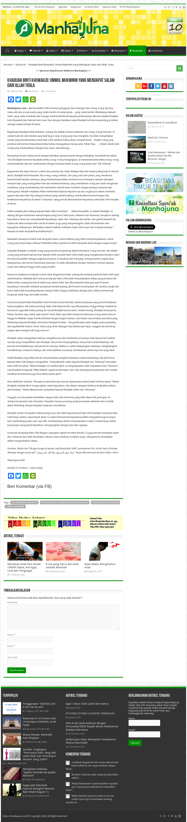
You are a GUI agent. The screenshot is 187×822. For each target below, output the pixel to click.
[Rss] (165, 7)
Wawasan (119, 50)
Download (156, 50)
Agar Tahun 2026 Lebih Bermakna (87, 703)
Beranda (8, 64)
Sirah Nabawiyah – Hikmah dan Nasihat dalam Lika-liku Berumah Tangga (164, 155)
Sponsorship (109, 7)
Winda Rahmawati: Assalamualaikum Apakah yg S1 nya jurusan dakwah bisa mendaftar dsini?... (92, 786)
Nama (11, 634)
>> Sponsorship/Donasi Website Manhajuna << (63, 70)
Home (7, 50)
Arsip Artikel (92, 7)
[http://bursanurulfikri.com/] (63, 522)
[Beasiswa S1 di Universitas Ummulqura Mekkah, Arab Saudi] (12, 723)
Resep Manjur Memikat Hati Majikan (37, 736)
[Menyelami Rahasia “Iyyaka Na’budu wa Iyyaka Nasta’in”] (12, 773)
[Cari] (179, 68)
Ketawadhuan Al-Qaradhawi (162, 122)
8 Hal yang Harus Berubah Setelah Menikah (62, 565)
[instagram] (184, 7)
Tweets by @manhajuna (140, 231)
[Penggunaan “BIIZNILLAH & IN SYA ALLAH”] (12, 708)
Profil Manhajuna (130, 7)
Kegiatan (76, 7)
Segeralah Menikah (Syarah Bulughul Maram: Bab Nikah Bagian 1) (39, 788)
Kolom (82, 50)
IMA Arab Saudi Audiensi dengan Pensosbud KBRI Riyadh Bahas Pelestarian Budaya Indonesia (92, 726)
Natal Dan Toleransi (158, 137)
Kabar (68, 50)
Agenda (62, 7)
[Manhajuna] (62, 27)
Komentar (12, 602)
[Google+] (169, 7)
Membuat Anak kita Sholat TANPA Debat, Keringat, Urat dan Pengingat (24, 567)
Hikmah (37, 50)
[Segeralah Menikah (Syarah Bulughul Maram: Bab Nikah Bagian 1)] (12, 790)
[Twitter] (176, 7)
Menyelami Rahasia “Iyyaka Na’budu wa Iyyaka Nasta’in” (39, 772)
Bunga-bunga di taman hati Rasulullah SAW (65, 502)
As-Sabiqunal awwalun (24, 502)
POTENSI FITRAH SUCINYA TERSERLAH (90, 713)
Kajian (21, 50)
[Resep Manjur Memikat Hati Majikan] (12, 739)
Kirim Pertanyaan (45, 7)
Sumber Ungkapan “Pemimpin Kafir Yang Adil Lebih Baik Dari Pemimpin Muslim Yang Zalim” (39, 754)
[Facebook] (173, 7)
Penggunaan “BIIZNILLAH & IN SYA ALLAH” (39, 705)
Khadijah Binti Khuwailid (106, 502)
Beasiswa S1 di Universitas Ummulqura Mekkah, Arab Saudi (39, 722)
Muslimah (137, 50)
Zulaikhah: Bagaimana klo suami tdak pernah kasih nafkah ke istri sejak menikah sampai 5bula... (92, 765)
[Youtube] (180, 7)
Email (11, 646)
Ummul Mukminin (15, 506)
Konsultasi (100, 50)
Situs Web (12, 657)
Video (52, 50)
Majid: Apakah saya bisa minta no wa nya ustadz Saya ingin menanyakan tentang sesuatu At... (90, 799)
